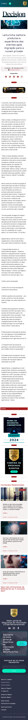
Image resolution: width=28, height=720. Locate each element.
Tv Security (4, 691)
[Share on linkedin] (14, 76)
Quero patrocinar (6, 707)
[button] (22, 643)
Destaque (12, 70)
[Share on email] (18, 76)
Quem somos (5, 700)
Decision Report (6, 697)
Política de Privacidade (8, 703)
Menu (5, 3)
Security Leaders (6, 679)
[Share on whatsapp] (22, 76)
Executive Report (6, 694)
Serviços (17, 70)
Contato (3, 709)
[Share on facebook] (6, 76)
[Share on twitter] (10, 76)
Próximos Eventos (5, 682)
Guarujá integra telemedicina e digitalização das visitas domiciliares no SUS (14, 573)
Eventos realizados (5, 685)
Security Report (6, 688)
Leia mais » (5, 513)
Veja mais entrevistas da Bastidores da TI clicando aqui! (13, 589)
